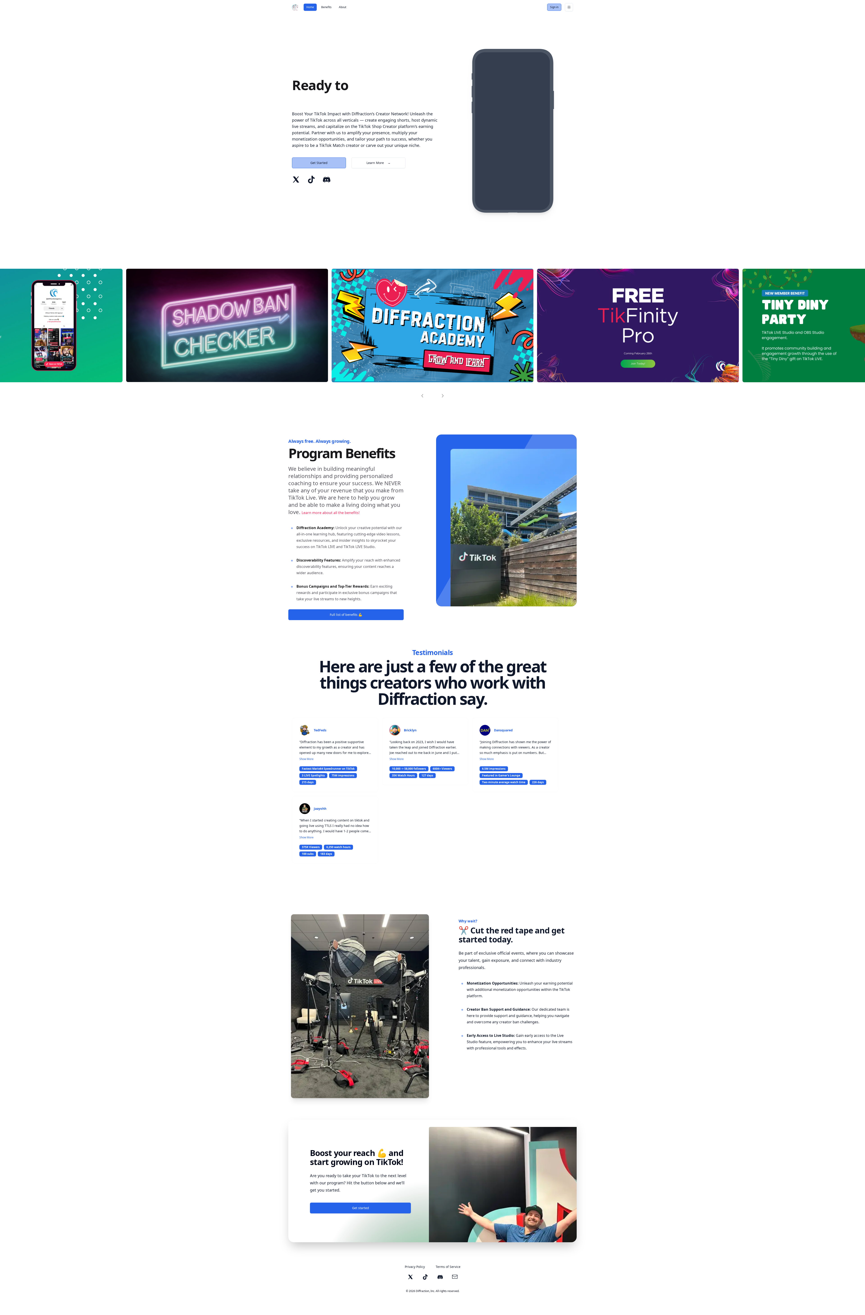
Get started (360, 1208)
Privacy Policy (415, 1267)
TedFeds (320, 730)
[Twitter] (296, 179)
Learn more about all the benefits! (331, 512)
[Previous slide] (422, 395)
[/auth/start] (227, 325)
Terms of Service (448, 1267)
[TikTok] (311, 179)
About (342, 7)
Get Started (319, 163)
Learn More (378, 163)
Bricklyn (410, 730)
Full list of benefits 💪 (346, 614)
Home (310, 7)
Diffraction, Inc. (425, 1291)
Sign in (554, 7)
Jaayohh (320, 808)
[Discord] (327, 179)
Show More (306, 759)
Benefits (326, 7)
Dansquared (503, 730)
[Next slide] (442, 395)
